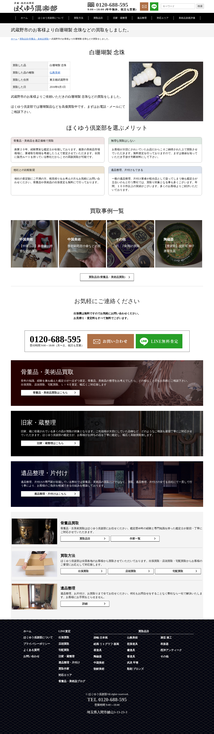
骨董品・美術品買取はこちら (50, 392)
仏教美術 (55, 72)
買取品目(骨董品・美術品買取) (107, 277)
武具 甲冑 (132, 662)
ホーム (24, 18)
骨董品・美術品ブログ (72, 681)
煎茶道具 (132, 643)
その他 (164, 656)
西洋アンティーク (171, 650)
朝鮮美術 (99, 668)
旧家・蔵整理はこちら (50, 443)
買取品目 (98, 18)
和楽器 (164, 643)
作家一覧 (135, 538)
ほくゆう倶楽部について (51, 18)
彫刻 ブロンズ (135, 668)
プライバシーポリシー (36, 643)
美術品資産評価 (187, 18)
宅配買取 (178, 571)
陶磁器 (98, 656)
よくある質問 (31, 649)
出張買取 (83, 571)
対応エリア (163, 18)
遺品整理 (142, 18)
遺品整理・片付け (69, 662)
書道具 (131, 650)
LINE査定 (65, 631)
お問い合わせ (31, 656)
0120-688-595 (55, 339)
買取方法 (78, 18)
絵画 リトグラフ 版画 (106, 643)
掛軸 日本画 (101, 637)
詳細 (85, 603)
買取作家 (64, 668)
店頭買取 (130, 571)
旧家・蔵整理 (120, 18)
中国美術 (99, 662)
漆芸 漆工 (166, 637)
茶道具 (98, 650)
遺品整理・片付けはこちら (50, 493)
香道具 (131, 656)
